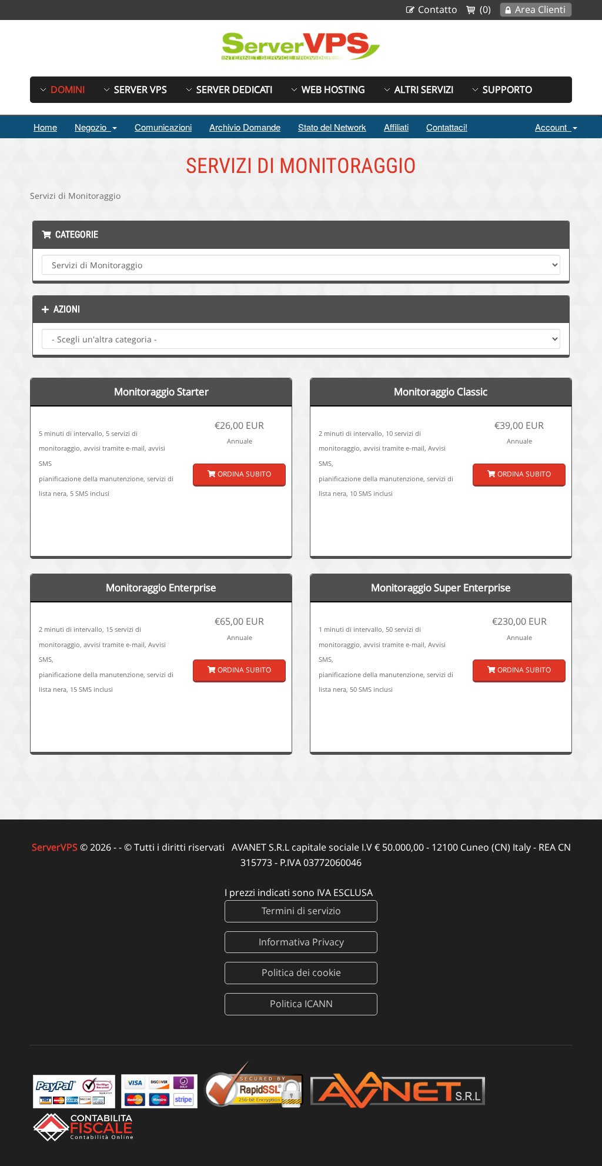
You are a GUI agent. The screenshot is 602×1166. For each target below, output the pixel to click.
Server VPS (140, 89)
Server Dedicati (234, 89)
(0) (485, 9)
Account (553, 127)
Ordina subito (243, 474)
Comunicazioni (163, 127)
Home (45, 127)
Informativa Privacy (301, 941)
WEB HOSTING (333, 89)
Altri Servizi (423, 89)
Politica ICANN (301, 1003)
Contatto (437, 9)
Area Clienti (540, 9)
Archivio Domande (244, 127)
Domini (68, 89)
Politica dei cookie (301, 972)
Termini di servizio (301, 910)
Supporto (507, 89)
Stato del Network (332, 127)
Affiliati (396, 127)
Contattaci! (446, 127)
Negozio (93, 127)
